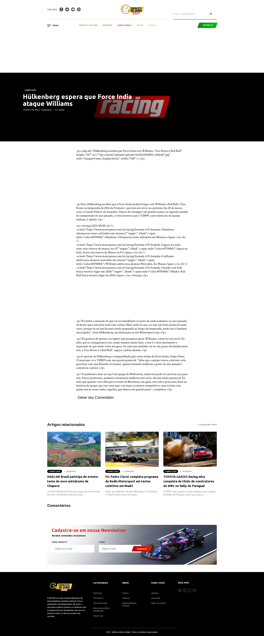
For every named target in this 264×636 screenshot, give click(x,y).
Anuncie (155, 598)
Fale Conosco (158, 603)
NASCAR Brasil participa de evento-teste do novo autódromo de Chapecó (73, 481)
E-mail (102, 542)
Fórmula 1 (98, 598)
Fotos (140, 25)
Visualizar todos (208, 425)
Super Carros (124, 25)
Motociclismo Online (129, 604)
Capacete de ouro (88, 25)
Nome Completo (59, 542)
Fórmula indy (100, 603)
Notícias (107, 25)
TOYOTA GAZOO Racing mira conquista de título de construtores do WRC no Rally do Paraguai (188, 481)
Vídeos (152, 25)
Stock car (98, 615)
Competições (30, 90)
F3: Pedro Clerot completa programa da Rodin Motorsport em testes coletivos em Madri (131, 481)
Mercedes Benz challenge (101, 609)
